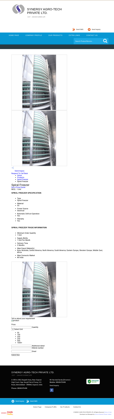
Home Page (14, 35)
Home (19, 175)
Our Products (55, 35)
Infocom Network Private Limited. (103, 414)
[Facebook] (51, 391)
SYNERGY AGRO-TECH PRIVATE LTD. (44, 13)
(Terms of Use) (108, 412)
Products (20, 177)
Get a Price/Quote (18, 187)
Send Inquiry (19, 171)
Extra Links (74, 35)
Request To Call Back (19, 173)
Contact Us (92, 35)
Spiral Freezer (22, 179)
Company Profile (33, 35)
